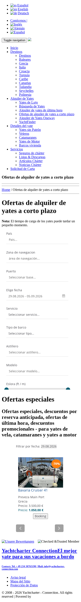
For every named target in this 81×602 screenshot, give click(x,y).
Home (6, 190)
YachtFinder (27, 122)
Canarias (25, 83)
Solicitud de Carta (22, 169)
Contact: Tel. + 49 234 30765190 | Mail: (23, 566)
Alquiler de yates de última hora (40, 110)
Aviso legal (18, 577)
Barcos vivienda (30, 145)
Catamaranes (28, 137)
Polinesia (25, 94)
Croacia (24, 71)
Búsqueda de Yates (32, 106)
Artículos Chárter (31, 161)
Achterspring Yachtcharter (49, 596)
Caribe (23, 79)
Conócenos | (18, 20)
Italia (22, 67)
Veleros (24, 133)
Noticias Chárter (30, 165)
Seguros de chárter (31, 153)
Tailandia (25, 87)
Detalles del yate (21, 126)
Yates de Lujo (28, 102)
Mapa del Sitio (20, 581)
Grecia (23, 63)
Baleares (25, 59)
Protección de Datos (24, 585)
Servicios (16, 149)
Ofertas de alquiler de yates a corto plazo (46, 114)
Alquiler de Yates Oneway (37, 118)
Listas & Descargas (32, 157)
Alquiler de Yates (22, 98)
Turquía (24, 75)
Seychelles (26, 91)
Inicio (14, 48)
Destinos (16, 52)
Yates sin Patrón (30, 130)
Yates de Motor (29, 141)
